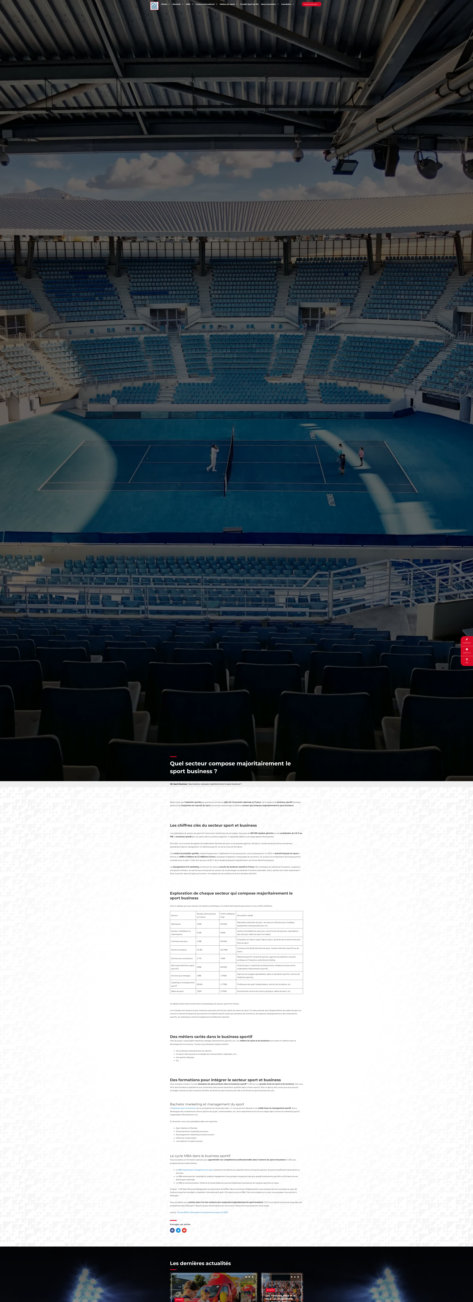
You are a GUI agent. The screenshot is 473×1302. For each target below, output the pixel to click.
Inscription (286, 4)
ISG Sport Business (178, 784)
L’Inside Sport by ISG (249, 4)
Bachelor (177, 4)
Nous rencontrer (268, 4)
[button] (172, 1230)
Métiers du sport (227, 4)
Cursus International (205, 4)
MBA (188, 4)
